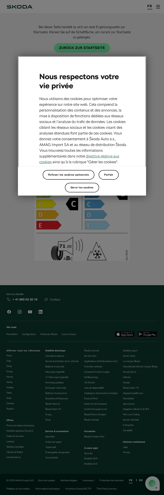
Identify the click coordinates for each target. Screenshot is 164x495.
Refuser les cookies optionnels (68, 174)
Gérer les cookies (82, 187)
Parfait (108, 174)
